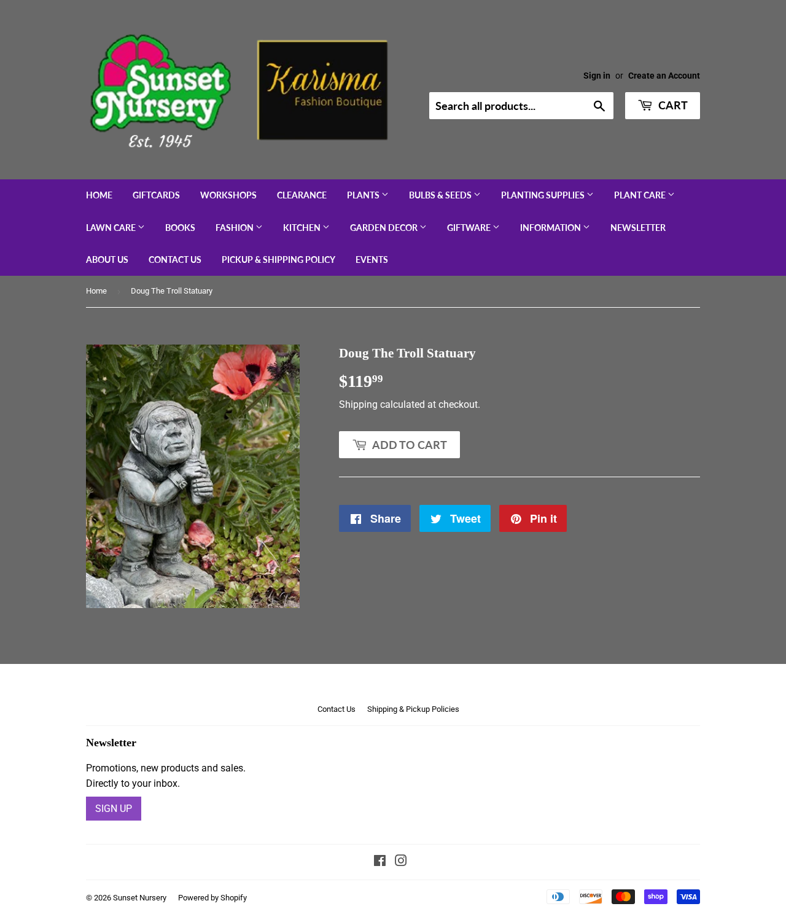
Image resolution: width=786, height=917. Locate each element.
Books (180, 227)
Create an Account (664, 75)
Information (551, 227)
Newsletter (638, 227)
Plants (364, 195)
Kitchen (302, 227)
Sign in (596, 75)
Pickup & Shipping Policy (278, 259)
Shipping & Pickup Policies (413, 709)
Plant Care (640, 195)
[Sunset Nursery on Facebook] (379, 862)
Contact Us (175, 259)
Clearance (302, 195)
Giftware (469, 227)
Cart (672, 105)
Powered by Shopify (212, 897)
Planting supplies (543, 195)
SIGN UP (113, 808)
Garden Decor (384, 227)
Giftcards (156, 195)
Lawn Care (112, 227)
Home (99, 195)
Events (372, 259)
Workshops (228, 195)
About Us (107, 259)
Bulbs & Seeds (441, 195)
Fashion (235, 227)
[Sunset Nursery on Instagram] (401, 862)
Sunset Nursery (139, 897)
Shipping (358, 404)
